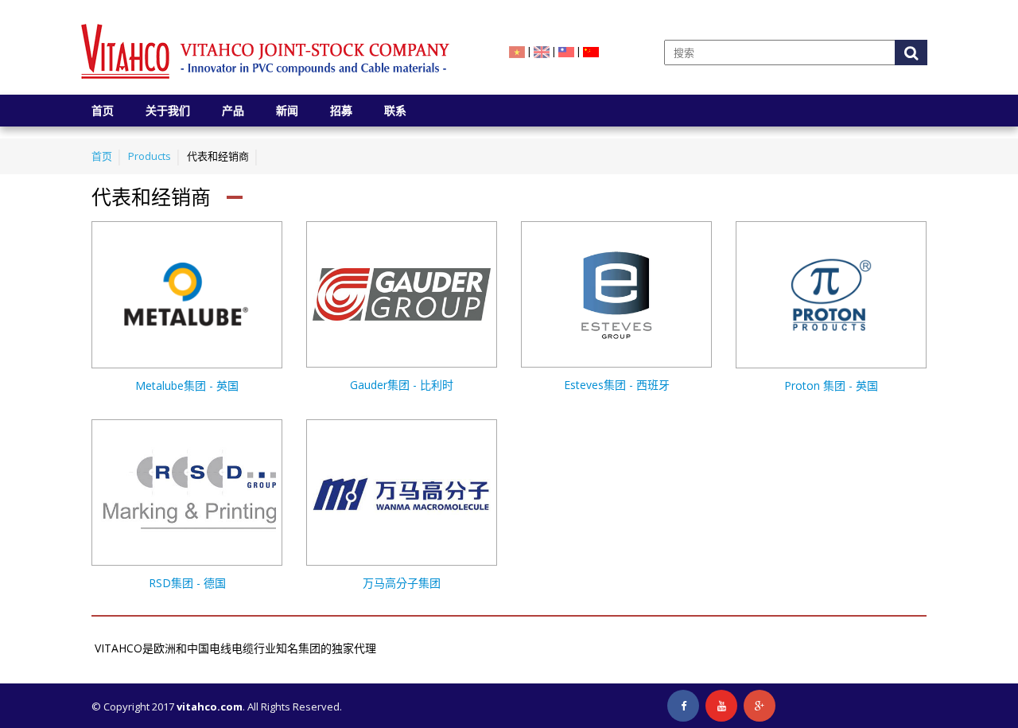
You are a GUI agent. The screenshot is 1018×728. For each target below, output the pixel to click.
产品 (233, 110)
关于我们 (168, 110)
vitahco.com (210, 706)
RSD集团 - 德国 (187, 582)
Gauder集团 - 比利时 (401, 384)
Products (149, 156)
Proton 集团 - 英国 (831, 385)
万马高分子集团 (402, 582)
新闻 (287, 110)
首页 (102, 110)
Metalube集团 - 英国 (187, 385)
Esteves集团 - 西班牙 (617, 384)
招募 (341, 110)
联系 (395, 110)
